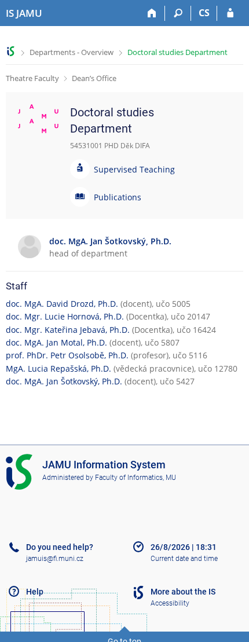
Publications (117, 197)
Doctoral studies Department (177, 52)
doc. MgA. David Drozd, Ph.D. (62, 303)
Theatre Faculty (32, 78)
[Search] (178, 13)
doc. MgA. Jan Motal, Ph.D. (56, 342)
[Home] (152, 13)
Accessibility (170, 603)
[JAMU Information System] (11, 51)
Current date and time (184, 559)
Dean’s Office (94, 78)
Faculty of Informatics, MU (135, 478)
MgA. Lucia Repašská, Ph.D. (58, 368)
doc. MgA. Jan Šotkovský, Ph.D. (64, 381)
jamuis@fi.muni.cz (54, 559)
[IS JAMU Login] (230, 13)
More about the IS (183, 591)
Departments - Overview (71, 52)
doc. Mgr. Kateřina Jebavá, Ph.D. (68, 329)
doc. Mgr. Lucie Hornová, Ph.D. (65, 316)
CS (204, 12)
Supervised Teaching (134, 169)
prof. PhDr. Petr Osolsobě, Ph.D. (67, 355)
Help (34, 591)
